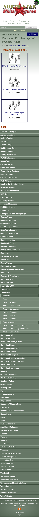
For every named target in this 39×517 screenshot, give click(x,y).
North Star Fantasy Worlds (11, 342)
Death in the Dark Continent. (12, 184)
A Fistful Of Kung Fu (8, 132)
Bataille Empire (6, 151)
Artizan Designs (7, 145)
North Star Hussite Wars (10, 348)
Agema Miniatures (7, 135)
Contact (31, 21)
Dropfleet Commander (9, 191)
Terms (26, 24)
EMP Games (5, 194)
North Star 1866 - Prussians (18, 46)
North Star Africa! (7, 338)
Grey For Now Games (9, 233)
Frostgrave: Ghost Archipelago (13, 214)
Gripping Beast (6, 237)
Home (5, 21)
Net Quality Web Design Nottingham (20, 503)
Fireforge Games (7, 200)
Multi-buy (32, 34)
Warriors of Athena (8, 493)
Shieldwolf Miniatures (9, 427)
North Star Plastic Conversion (12, 358)
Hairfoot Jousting (7, 240)
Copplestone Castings (9, 171)
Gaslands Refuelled (8, 220)
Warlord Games (6, 486)
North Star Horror (7, 345)
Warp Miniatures (7, 489)
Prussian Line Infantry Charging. (15, 325)
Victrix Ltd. (4, 473)
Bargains (11, 24)
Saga (2, 420)
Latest (19, 24)
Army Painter (5, 141)
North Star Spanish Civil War (12, 361)
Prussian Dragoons (10, 312)
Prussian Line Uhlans (11, 332)
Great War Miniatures (8, 230)
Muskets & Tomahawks (9, 276)
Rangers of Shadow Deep (10, 404)
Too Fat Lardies (6, 460)
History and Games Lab (10, 250)
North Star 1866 (7, 286)
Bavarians (6, 292)
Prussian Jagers (9, 322)
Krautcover (5, 253)
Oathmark (4, 371)
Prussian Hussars (9, 319)
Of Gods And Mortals (8, 375)
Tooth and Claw (6, 463)
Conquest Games (7, 168)
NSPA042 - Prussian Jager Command (14, 66)
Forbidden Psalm (7, 207)
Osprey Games (6, 384)
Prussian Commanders (11, 306)
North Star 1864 (6, 283)
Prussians (6, 296)
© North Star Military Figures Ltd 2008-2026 (19, 500)
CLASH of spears (7, 158)
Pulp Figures (5, 401)
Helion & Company (8, 246)
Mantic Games (6, 263)
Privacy (22, 506)
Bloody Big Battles (8, 154)
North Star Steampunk (9, 368)
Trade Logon (19, 512)
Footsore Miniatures (8, 204)
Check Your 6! (6, 161)
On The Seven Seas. (8, 378)
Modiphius (4, 273)
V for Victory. (5, 470)
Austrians (6, 289)
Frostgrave (4, 210)
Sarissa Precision (7, 424)
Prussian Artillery (9, 302)
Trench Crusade (7, 466)
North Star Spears (7, 365)
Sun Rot (3, 440)
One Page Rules (7, 381)
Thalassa (4, 450)
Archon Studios (6, 138)
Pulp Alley (4, 397)
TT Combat (5, 443)
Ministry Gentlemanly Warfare (12, 269)
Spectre (3, 434)
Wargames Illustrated (9, 480)
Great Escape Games (9, 227)
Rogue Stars (5, 414)
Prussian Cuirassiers (11, 309)
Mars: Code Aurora (8, 266)
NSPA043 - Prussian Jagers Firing (14, 89)
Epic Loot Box (6, 197)
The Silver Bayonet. (8, 457)
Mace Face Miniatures (9, 256)
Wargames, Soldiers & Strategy (13, 483)
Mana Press (5, 260)
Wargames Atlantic (8, 476)
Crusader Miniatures (8, 177)
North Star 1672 (6, 279)
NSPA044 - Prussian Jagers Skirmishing (14, 113)
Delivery (13, 21)
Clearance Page (6, 164)
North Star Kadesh (8, 352)
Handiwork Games (7, 243)
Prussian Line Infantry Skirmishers (16, 329)
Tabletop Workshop (8, 447)
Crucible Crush (6, 174)
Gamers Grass (6, 217)
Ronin (2, 417)
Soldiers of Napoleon (9, 430)
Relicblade (4, 407)
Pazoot (3, 391)
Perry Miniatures (7, 394)
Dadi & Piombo (6, 181)
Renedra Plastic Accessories (12, 411)
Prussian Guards (9, 315)
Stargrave (4, 437)
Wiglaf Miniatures (7, 496)
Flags (5, 299)
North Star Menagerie (9, 355)
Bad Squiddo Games (8, 148)
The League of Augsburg (10, 453)
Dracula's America (7, 187)
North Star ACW (6, 335)
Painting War (5, 388)
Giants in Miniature (8, 223)
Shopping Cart (20, 30)
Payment (22, 21)
